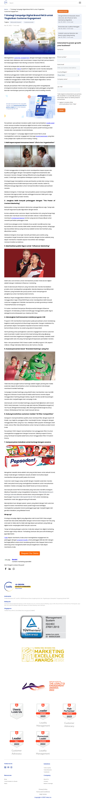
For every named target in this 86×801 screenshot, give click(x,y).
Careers (46, 781)
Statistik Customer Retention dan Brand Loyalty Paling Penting (68, 34)
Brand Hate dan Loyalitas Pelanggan (68, 27)
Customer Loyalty (28, 22)
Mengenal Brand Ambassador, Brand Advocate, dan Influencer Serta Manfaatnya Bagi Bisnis (69, 18)
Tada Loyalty (47, 767)
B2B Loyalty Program (16, 22)
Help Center (43, 794)
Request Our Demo (29, 553)
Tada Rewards (48, 770)
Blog (5, 779)
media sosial (50, 123)
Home (6, 9)
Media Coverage (48, 783)
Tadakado (46, 772)
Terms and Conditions (43, 792)
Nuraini (14, 559)
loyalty (25, 540)
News (5, 783)
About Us (46, 779)
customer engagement (21, 58)
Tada (6, 538)
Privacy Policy (43, 789)
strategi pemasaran (18, 218)
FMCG (19, 69)
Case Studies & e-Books (10, 781)
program (20, 540)
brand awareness (41, 136)
